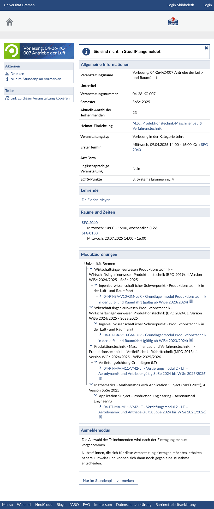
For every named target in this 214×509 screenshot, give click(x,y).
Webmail (24, 505)
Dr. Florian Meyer (96, 200)
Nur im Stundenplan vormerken (35, 79)
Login (208, 5)
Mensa (7, 505)
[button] (206, 48)
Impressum (103, 505)
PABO (74, 505)
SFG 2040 (90, 223)
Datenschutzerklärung (133, 505)
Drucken (17, 74)
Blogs (61, 505)
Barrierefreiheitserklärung (176, 505)
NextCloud (43, 505)
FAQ (86, 505)
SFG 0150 (90, 233)
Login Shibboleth (181, 5)
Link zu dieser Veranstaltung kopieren (40, 98)
